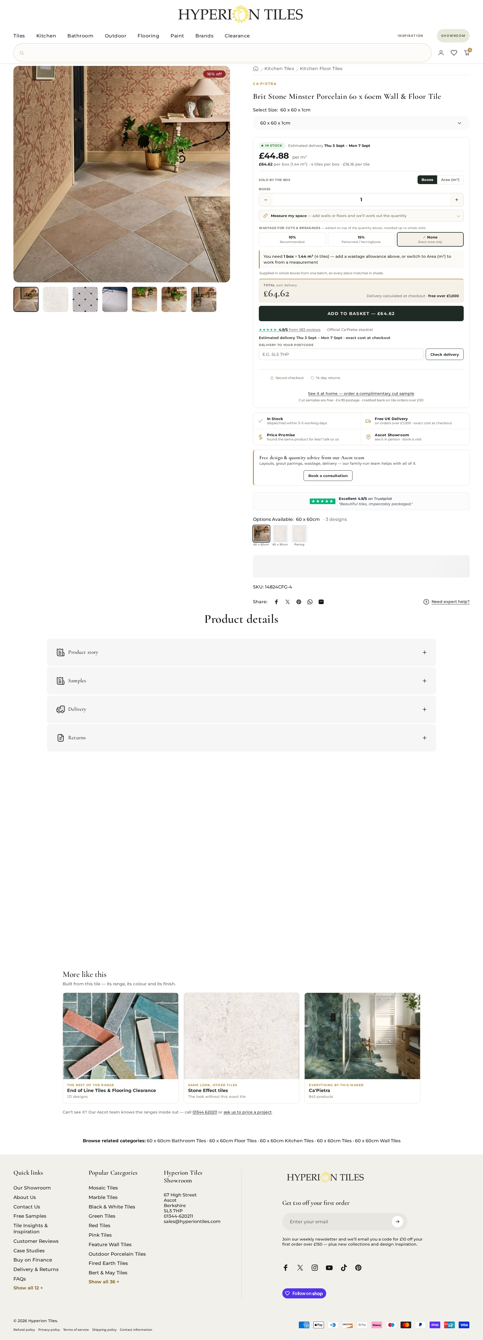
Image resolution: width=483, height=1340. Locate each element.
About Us (24, 1197)
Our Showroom (32, 1188)
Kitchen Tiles (279, 68)
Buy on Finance (32, 1260)
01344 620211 (205, 1112)
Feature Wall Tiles (110, 1244)
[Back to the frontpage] (256, 68)
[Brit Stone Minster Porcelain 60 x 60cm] (261, 533)
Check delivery (444, 354)
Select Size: (282, 110)
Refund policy (24, 1330)
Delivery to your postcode (286, 345)
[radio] (292, 239)
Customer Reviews (36, 1241)
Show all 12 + (28, 1288)
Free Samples (29, 1216)
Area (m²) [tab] (450, 180)
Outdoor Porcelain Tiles (117, 1254)
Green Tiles (102, 1216)
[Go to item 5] (144, 299)
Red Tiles (99, 1225)
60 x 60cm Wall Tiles (378, 1140)
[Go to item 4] (114, 299)
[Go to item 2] (55, 299)
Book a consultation (328, 475)
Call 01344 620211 (280, 475)
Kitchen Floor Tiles (321, 68)
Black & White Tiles (112, 1207)
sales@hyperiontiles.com (192, 1221)
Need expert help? (451, 601)
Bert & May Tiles (108, 1272)
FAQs (19, 1279)
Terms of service (76, 1330)
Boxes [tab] (427, 180)
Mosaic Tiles (103, 1188)
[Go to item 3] (85, 299)
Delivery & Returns (36, 1269)
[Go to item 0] (26, 299)
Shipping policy (104, 1330)
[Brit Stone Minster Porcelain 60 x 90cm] (280, 533)
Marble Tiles (103, 1197)
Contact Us (26, 1207)
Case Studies (29, 1250)
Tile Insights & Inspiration (30, 1228)
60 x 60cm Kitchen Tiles (287, 1140)
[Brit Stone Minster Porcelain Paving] (299, 533)
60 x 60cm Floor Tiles (233, 1140)
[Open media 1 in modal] (121, 174)
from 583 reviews (290, 329)
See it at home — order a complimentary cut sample (361, 393)
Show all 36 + (104, 1281)
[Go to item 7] (203, 299)
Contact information (136, 1330)
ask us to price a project (248, 1112)
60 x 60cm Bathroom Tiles (176, 1140)
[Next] (215, 186)
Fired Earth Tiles (108, 1263)
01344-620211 (178, 1216)
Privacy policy (49, 1330)
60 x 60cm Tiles (334, 1140)
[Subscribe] (397, 1221)
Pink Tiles (100, 1235)
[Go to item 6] (174, 299)
